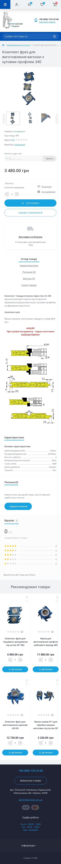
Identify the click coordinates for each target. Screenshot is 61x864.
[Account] (16, 4)
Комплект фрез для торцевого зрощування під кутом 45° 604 (15, 641)
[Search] (54, 36)
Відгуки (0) (29, 278)
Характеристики (29, 265)
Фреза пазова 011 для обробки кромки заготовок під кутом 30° (45, 725)
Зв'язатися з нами (30, 780)
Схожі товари (29, 285)
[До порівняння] (26, 597)
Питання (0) (29, 272)
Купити (49, 158)
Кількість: (9, 183)
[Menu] (5, 4)
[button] (49, 19)
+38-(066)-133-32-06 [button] (30, 770)
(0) (13, 140)
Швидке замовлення (30, 212)
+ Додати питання (18, 506)
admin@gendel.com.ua (30, 799)
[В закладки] (26, 601)
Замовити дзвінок (47, 22)
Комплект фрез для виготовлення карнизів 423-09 (15, 725)
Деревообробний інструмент (18, 45)
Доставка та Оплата (30, 237)
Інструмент (20, 144)
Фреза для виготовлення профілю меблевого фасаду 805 (45, 641)
